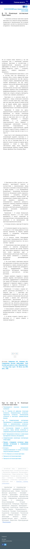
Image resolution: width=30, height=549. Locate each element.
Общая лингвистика (17, 474)
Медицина (14, 505)
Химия (24, 516)
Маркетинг (24, 504)
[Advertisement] (15, 43)
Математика (5, 505)
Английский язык (9, 468)
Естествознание (13, 496)
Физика (24, 515)
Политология (14, 507)
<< (26, 3)
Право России (23, 507)
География (23, 493)
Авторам (4, 539)
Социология (5, 513)
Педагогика (5, 507)
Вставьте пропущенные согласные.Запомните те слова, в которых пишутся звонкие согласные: (15, 449)
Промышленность (21, 509)
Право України (8, 509)
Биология (24, 491)
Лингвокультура (6, 474)
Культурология (6, 504)
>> (28, 3)
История (22, 502)
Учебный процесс (14, 515)
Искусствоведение (8, 502)
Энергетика (13, 520)
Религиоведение (22, 511)
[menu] (1, 2)
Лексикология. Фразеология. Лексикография (15, 472)
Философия (5, 516)
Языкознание (7, 522)
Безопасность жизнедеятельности (13, 489)
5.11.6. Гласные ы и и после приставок (13, 454)
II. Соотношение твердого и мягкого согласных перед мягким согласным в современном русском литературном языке (15, 429)
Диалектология (22, 468)
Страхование (15, 513)
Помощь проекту (19, 2)
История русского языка (21, 470)
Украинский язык (7, 481)
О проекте (4, 536)
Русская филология (16, 476)
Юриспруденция (23, 520)
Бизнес (18, 491)
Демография (14, 494)
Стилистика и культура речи (18, 479)
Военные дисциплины (9, 493)
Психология (5, 511)
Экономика (5, 520)
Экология (23, 518)
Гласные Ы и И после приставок (12, 456)
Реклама (13, 511)
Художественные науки (9, 518)
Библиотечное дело (8, 491)
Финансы (15, 516)
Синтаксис (10, 478)
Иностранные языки (7, 470)
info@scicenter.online (7, 541)
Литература (15, 504)
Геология (4, 494)
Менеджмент (23, 505)
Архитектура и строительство (15, 487)
